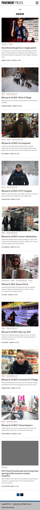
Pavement (12, 2)
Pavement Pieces (17, 504)
